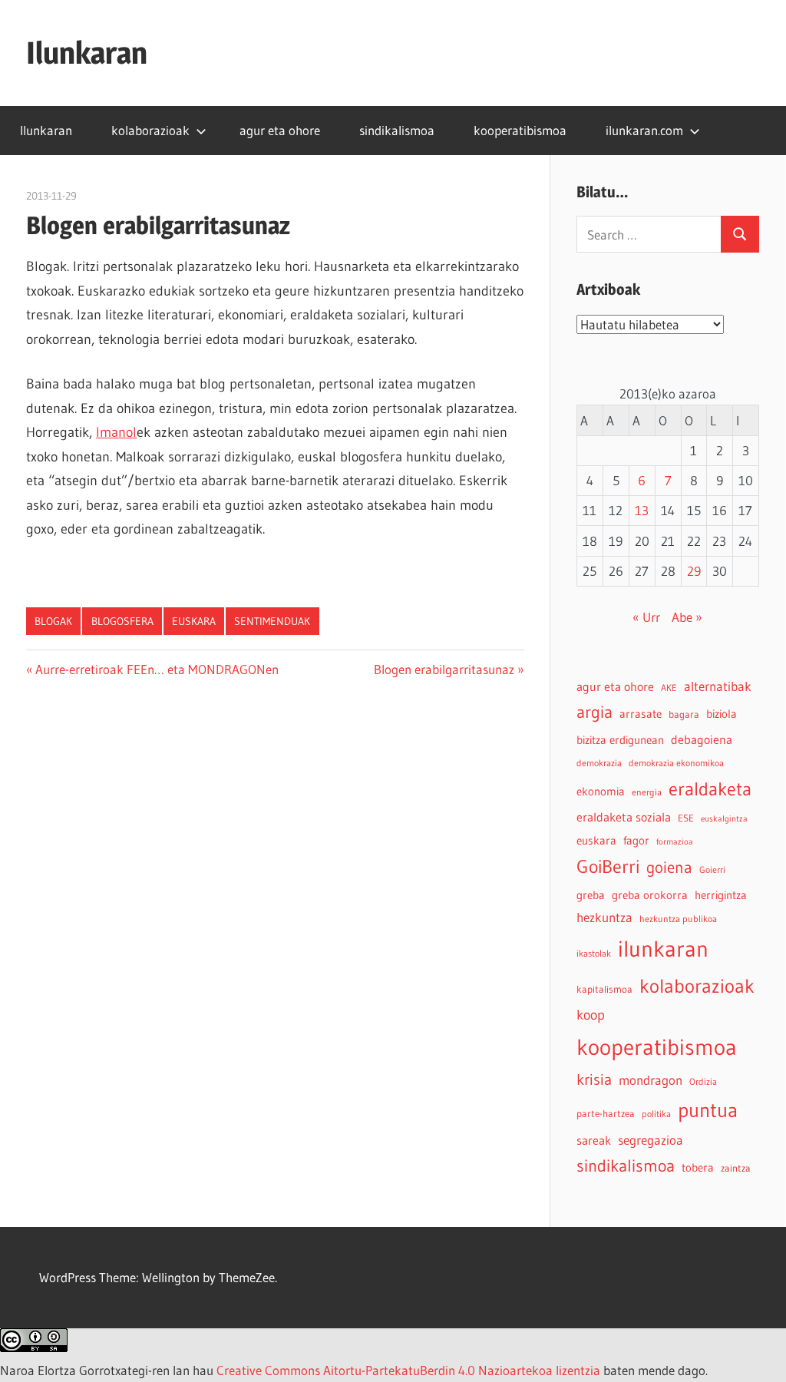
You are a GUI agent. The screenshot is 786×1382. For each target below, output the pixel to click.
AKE (669, 687)
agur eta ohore (279, 130)
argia (594, 712)
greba (590, 895)
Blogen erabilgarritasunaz (444, 669)
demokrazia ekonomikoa (676, 763)
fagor (636, 841)
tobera (698, 1168)
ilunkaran (663, 948)
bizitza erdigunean (620, 740)
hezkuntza (604, 917)
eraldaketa (710, 789)
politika (656, 1113)
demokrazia (599, 763)
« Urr (646, 617)
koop (590, 1014)
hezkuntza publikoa (678, 918)
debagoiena (701, 739)
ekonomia (600, 791)
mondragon (650, 1080)
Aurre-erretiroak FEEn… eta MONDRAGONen (157, 669)
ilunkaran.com (644, 130)
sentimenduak (272, 621)
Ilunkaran (86, 52)
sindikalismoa (396, 130)
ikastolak (593, 953)
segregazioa (650, 1140)
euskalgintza (724, 819)
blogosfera (122, 621)
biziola (721, 714)
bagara (684, 714)
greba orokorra (650, 895)
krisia (594, 1079)
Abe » (687, 617)
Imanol (116, 432)
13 (642, 510)
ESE (686, 818)
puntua (708, 1110)
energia (647, 792)
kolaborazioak (150, 130)
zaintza (736, 1168)
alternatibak (717, 686)
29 (694, 571)
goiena (669, 867)
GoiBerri (607, 866)
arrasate (640, 714)
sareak (593, 1140)
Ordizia (703, 1081)
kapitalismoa (604, 989)
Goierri (712, 869)
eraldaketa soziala (623, 817)
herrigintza (721, 895)
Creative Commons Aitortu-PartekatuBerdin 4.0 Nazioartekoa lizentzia (408, 1370)
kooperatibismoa (520, 130)
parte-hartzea (605, 1113)
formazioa (674, 842)
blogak (53, 621)
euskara (194, 621)
